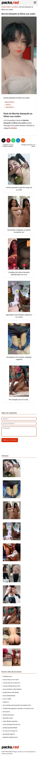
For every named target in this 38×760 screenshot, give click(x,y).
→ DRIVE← (8, 105)
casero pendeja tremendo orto (11, 724)
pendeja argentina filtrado (10, 727)
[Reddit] (23, 140)
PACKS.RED (6, 7)
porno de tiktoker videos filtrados (12, 689)
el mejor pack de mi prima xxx (11, 683)
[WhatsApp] (13, 140)
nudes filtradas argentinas (10, 721)
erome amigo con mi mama (11, 679)
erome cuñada (7, 699)
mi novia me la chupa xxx (10, 731)
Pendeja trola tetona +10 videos (28, 145)
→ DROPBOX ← (10, 107)
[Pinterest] (8, 140)
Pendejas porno (7, 676)
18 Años (15, 7)
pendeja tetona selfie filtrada (11, 692)
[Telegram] (18, 140)
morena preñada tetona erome (11, 686)
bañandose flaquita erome (10, 737)
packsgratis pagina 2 (9, 734)
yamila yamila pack (8, 715)
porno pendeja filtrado (9, 695)
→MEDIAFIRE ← (10, 102)
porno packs (6, 711)
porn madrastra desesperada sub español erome (17, 705)
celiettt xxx (6, 702)
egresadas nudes (8, 718)
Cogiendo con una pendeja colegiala (8, 145)
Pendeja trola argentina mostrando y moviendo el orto (18, 708)
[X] (3, 140)
